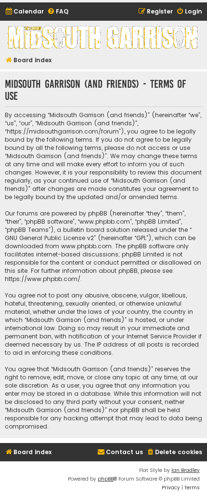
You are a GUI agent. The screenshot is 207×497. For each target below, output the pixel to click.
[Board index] (103, 37)
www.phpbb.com (86, 246)
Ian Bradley (185, 470)
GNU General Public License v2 (49, 238)
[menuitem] (24, 11)
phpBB (106, 479)
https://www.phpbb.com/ (42, 279)
